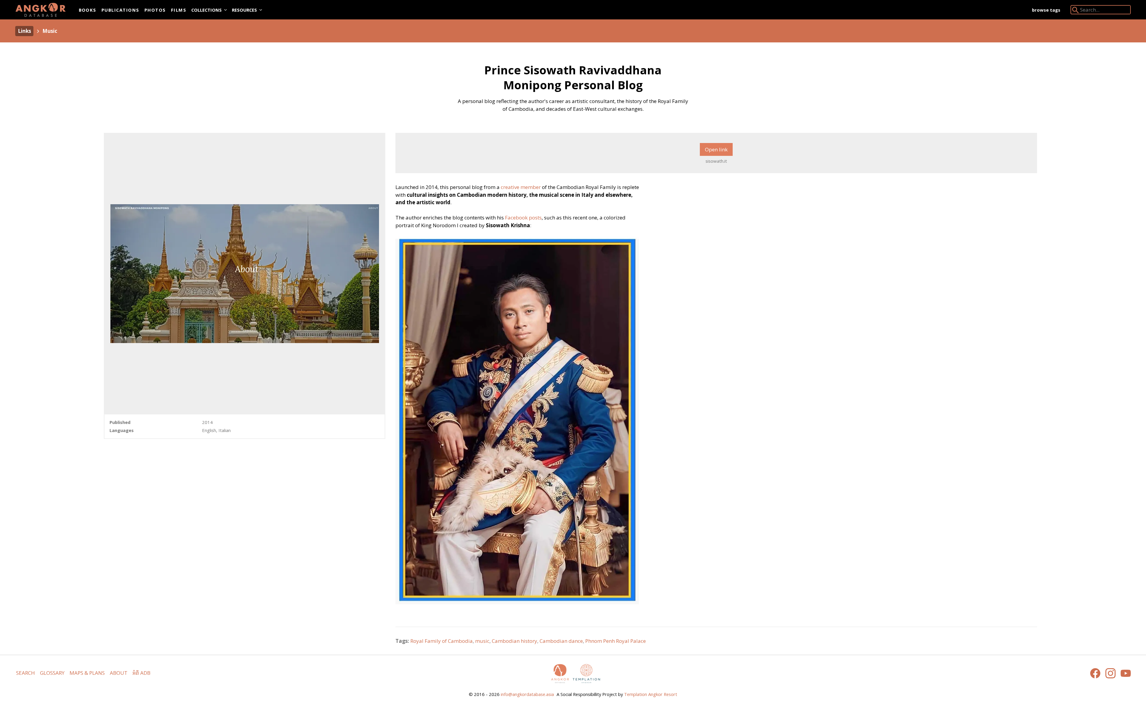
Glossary (52, 672)
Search (25, 672)
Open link (716, 149)
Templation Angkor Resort (650, 694)
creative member (521, 187)
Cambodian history (514, 640)
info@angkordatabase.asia (527, 694)
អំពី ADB (141, 672)
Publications (120, 10)
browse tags (1046, 10)
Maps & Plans (87, 672)
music (482, 640)
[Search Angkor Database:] (1075, 11)
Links (24, 30)
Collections (206, 10)
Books (87, 10)
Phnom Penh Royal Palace (615, 640)
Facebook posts (523, 217)
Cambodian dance (561, 640)
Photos (155, 10)
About (118, 672)
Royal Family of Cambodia (441, 640)
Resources (244, 10)
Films (178, 10)
